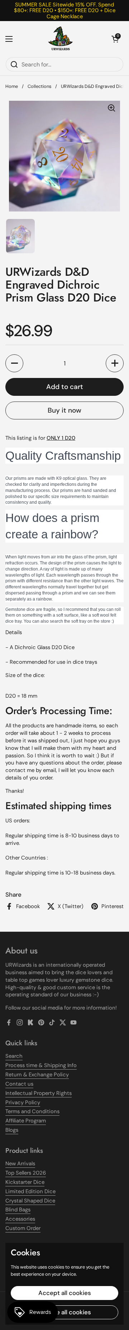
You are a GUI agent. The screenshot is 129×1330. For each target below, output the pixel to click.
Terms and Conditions (32, 1111)
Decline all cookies (64, 1312)
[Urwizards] (60, 39)
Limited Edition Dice (30, 1191)
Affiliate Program (25, 1120)
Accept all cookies (64, 1293)
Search (14, 1056)
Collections (39, 86)
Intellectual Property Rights (38, 1093)
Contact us (19, 1083)
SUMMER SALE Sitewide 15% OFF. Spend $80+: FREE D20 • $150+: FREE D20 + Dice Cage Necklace (64, 10)
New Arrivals (20, 1163)
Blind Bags (17, 1209)
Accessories (20, 1218)
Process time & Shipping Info (41, 1065)
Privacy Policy (22, 1102)
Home (11, 86)
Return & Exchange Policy (37, 1074)
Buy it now (64, 410)
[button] (115, 39)
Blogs (11, 1130)
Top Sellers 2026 (25, 1172)
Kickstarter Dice (24, 1182)
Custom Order (22, 1228)
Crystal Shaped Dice (30, 1200)
